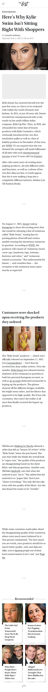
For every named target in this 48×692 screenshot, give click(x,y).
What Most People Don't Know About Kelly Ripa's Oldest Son (10, 673)
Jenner (26, 224)
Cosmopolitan (13, 363)
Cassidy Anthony (12, 35)
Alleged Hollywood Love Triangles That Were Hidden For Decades (35, 673)
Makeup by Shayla (23, 446)
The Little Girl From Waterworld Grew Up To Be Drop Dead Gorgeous (11, 632)
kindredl (15, 471)
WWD (9, 145)
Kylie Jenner (17, 370)
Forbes (37, 156)
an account (15, 381)
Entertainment (9, 12)
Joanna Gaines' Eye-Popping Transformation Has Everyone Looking (35, 631)
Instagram (41, 349)
